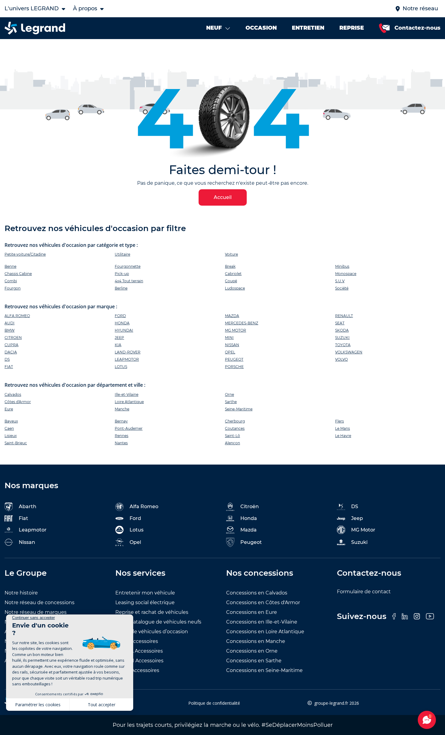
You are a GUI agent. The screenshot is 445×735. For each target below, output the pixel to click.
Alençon (232, 443)
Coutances (235, 428)
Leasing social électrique (145, 602)
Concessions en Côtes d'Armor (263, 602)
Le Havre (343, 435)
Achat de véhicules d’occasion (151, 631)
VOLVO (341, 359)
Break (230, 266)
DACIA (11, 352)
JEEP (119, 337)
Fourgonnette (127, 266)
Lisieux (11, 435)
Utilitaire (122, 254)
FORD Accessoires (137, 670)
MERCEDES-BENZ (241, 323)
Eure (9, 409)
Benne (10, 266)
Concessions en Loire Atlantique (265, 631)
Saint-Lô (232, 435)
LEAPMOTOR (127, 359)
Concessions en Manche (255, 641)
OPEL (230, 352)
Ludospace (235, 288)
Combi (11, 281)
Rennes (121, 435)
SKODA (342, 330)
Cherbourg (235, 421)
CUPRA (11, 345)
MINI (229, 337)
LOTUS (121, 366)
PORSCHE (234, 366)
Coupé (231, 281)
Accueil (223, 197)
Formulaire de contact (364, 591)
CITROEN (13, 337)
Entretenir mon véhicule (145, 593)
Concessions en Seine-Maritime (264, 670)
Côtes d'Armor (18, 401)
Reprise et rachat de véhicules (151, 612)
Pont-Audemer (129, 428)
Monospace (345, 273)
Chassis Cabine (18, 273)
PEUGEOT (234, 359)
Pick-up (122, 273)
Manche (122, 409)
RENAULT (344, 315)
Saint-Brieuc (16, 443)
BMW (10, 330)
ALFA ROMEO (17, 315)
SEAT (339, 323)
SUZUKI (342, 337)
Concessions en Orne (252, 651)
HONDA (122, 323)
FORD (120, 315)
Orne (229, 394)
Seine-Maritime (238, 409)
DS (7, 359)
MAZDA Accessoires (139, 651)
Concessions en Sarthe (254, 661)
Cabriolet (233, 273)
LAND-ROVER (127, 352)
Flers (339, 421)
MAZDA (232, 315)
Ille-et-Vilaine (126, 394)
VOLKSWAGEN (348, 352)
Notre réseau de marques (36, 612)
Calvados (13, 394)
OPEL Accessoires (136, 641)
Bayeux (11, 421)
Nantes (121, 443)
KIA (118, 345)
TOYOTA (343, 345)
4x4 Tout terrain (129, 281)
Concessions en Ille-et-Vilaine (261, 622)
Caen (9, 428)
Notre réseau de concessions (39, 602)
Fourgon (13, 288)
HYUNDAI (124, 330)
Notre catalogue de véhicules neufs (158, 622)
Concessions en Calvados (256, 593)
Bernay (121, 421)
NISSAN (232, 345)
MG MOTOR (235, 330)
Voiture (231, 254)
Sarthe (231, 401)
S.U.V (339, 281)
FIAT (9, 366)
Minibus (342, 266)
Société (341, 288)
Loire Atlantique (129, 401)
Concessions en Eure (251, 612)
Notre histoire (21, 593)
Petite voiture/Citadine (25, 254)
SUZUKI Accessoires (139, 661)
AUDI (10, 323)
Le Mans (342, 428)
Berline (121, 288)
